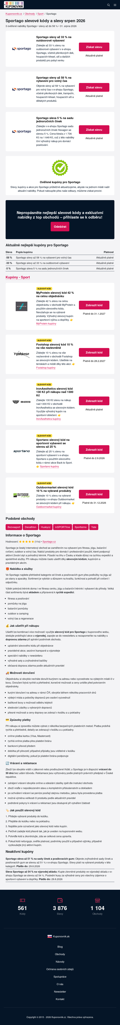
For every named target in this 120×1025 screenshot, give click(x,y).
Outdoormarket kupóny (48, 507)
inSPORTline (62, 527)
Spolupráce (60, 976)
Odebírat (60, 226)
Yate (93, 527)
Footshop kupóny (45, 367)
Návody (60, 961)
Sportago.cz (49, 541)
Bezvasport (14, 527)
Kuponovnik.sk (61, 936)
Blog (60, 946)
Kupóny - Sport (18, 277)
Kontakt (60, 999)
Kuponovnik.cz (14, 13)
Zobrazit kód (94, 305)
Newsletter (60, 991)
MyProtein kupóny (46, 323)
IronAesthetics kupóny (48, 419)
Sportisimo (81, 527)
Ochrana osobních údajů (60, 969)
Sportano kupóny (49, 466)
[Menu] (115, 4)
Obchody (30, 13)
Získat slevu (94, 47)
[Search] (108, 4)
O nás (60, 984)
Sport (40, 13)
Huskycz (45, 527)
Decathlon (30, 527)
